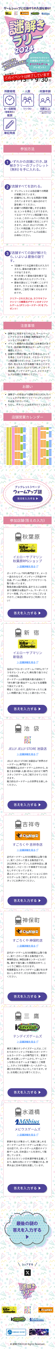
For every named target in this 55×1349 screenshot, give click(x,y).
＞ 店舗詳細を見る (26, 566)
